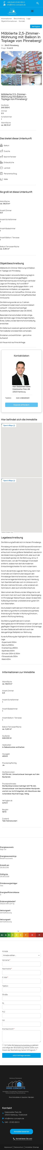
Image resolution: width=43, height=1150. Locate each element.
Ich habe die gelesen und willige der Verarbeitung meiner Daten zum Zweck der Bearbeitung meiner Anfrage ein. (20, 1047)
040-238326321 (22, 398)
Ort (3, 1020)
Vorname (6, 960)
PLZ (3, 1012)
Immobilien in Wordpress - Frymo (7, 532)
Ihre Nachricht (8, 1029)
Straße (5, 994)
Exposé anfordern (22, 405)
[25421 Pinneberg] (21, 450)
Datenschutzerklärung (23, 1045)
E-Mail (5, 977)
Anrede (5, 951)
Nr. (3, 1003)
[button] (37, 3)
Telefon (5, 986)
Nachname (7, 969)
